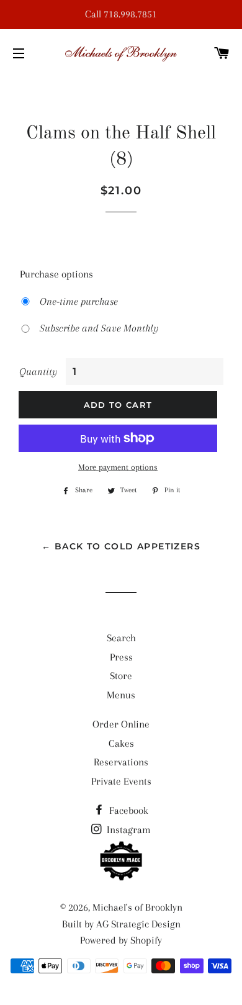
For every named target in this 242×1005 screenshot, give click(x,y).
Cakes (121, 743)
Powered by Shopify (121, 940)
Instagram (127, 830)
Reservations (121, 762)
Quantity (38, 371)
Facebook (127, 810)
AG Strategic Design (138, 924)
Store (121, 676)
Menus (121, 695)
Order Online (121, 724)
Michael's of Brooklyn (137, 907)
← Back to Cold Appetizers (121, 546)
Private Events (121, 781)
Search (121, 638)
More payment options (118, 467)
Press (121, 657)
